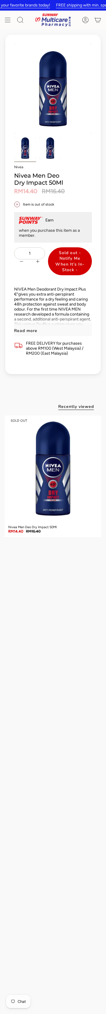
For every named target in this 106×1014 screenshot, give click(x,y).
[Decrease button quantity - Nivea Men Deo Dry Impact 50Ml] (20, 261)
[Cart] (98, 20)
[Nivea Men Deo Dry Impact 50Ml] (53, 469)
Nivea (18, 167)
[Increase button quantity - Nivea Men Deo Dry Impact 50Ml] (39, 261)
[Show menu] (8, 20)
